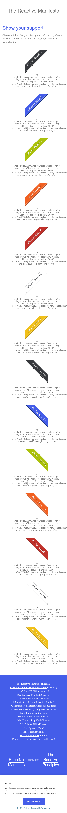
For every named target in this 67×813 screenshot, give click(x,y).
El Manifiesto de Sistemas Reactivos (28, 687)
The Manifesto (16, 759)
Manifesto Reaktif (27, 716)
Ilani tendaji (29, 731)
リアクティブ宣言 (28, 691)
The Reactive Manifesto (29, 683)
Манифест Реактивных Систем (28, 739)
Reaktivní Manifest (29, 735)
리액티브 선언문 (29, 724)
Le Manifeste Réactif (28, 698)
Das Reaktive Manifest (28, 695)
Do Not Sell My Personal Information (33, 808)
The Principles (50, 759)
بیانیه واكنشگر (30, 728)
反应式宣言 (23, 720)
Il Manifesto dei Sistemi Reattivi (29, 702)
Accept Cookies (33, 801)
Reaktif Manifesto (29, 713)
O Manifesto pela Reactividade (26, 705)
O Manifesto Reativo (21, 709)
